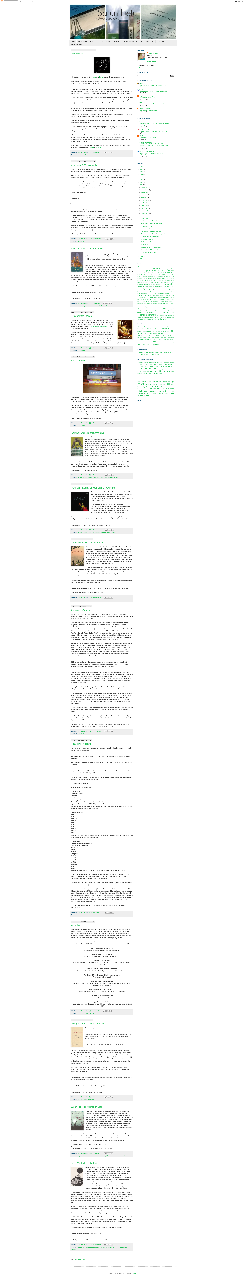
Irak (159, 331)
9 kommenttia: (97, 597)
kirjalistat (170, 384)
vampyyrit (157, 317)
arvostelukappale (142, 352)
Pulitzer (168, 371)
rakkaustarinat (148, 303)
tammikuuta (145, 216)
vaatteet (172, 315)
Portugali (169, 337)
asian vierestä (141, 381)
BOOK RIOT (143, 83)
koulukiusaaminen (149, 286)
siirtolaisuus (155, 307)
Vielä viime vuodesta (81, 743)
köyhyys (171, 288)
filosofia (139, 272)
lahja (148, 354)
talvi (158, 311)
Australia (171, 326)
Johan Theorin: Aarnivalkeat (147, 97)
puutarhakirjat (156, 301)
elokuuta (144, 197)
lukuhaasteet (81, 350)
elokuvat (172, 268)
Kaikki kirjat (116, 41)
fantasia (80, 306)
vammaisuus (149, 317)
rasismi (155, 303)
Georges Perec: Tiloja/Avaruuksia (87, 1023)
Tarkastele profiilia (142, 68)
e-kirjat (167, 269)
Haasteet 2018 (144, 41)
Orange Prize (146, 371)
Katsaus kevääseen (80, 610)
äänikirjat (113, 532)
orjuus (138, 299)
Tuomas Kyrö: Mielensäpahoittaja (87, 432)
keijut (150, 280)
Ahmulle (98, 147)
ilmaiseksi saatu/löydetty (156, 352)
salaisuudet (153, 305)
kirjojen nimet (145, 389)
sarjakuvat (160, 305)
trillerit (151, 312)
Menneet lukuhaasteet (130, 41)
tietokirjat (140, 312)
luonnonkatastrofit (141, 291)
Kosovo (160, 335)
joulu (166, 276)
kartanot (164, 278)
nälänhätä (165, 297)
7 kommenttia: (97, 731)
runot (172, 303)
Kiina (156, 335)
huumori (80, 477)
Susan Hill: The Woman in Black (87, 1107)
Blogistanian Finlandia (155, 362)
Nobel (139, 371)
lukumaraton (169, 389)
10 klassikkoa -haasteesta (99, 326)
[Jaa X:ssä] (108, 152)
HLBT (139, 267)
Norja (148, 337)
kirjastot (166, 387)
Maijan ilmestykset (145, 142)
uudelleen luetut (156, 393)
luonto (149, 291)
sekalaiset (164, 391)
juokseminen (171, 276)
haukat (158, 272)
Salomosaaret (160, 339)
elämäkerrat (140, 271)
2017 (141, 169)
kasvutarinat (170, 278)
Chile (159, 328)
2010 (141, 256)
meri (138, 295)
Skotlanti (139, 342)
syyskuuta (144, 195)
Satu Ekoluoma (154, 53)
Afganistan (140, 326)
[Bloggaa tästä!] (107, 152)
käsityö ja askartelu (164, 288)
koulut (164, 286)
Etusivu (73, 41)
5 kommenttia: (97, 1011)
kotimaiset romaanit (100, 532)
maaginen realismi (167, 291)
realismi (168, 303)
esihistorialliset (160, 270)
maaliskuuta (145, 210)
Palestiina (91, 600)
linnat (167, 290)
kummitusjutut (104, 1156)
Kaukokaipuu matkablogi (147, 151)
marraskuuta (145, 190)
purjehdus (139, 301)
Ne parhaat (76, 925)
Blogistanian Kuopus (169, 362)
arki (160, 266)
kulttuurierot (170, 286)
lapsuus (146, 290)
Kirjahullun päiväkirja (146, 96)
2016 (141, 171)
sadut (143, 305)
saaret (139, 305)
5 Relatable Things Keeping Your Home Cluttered (153, 131)
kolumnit (153, 284)
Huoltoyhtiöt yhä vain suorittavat (148, 137)
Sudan (148, 342)
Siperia (172, 339)
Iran (161, 331)
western (152, 319)
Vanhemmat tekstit (127, 1256)
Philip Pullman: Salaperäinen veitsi (88, 248)
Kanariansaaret (146, 335)
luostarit (156, 291)
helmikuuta (144, 213)
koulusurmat (158, 286)
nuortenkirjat (93, 306)
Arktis (167, 326)
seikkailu (171, 305)
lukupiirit (171, 290)
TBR (152, 41)
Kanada (139, 335)
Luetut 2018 (93, 41)
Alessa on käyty (79, 360)
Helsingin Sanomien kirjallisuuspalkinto (148, 366)
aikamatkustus (145, 266)
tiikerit (146, 312)
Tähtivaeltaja (146, 373)
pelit (159, 299)
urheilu (159, 315)
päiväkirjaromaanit (164, 301)
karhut (159, 278)
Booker (139, 364)
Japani (160, 333)
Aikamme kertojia (142, 362)
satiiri (165, 305)
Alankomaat (147, 326)
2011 (141, 185)
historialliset (104, 1247)
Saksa (154, 339)
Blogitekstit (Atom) (79, 1259)
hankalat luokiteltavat (94, 1247)
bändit (144, 268)
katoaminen (140, 280)
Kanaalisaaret (171, 333)
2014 (141, 177)
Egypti (163, 328)
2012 (141, 182)
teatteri (167, 310)
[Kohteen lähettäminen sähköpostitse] (105, 152)
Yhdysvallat (154, 344)
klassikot (147, 284)
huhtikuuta (144, 208)
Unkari (167, 342)
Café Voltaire (146, 364)
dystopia (85, 1247)
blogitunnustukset (83, 155)
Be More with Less (145, 129)
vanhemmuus (164, 317)
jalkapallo (156, 276)
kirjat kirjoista (161, 282)
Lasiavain (166, 369)
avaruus (172, 267)
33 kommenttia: (97, 238)
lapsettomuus (140, 290)
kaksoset (145, 278)
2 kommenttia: (97, 152)
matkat (167, 293)
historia (162, 272)
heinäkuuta (144, 200)
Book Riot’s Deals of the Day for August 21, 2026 (153, 85)
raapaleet (171, 301)
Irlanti (164, 331)
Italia (150, 333)
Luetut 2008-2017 (105, 41)
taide (150, 311)
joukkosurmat (161, 276)
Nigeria (144, 337)
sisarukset (154, 309)
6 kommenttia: (97, 348)
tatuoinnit (162, 310)
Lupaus (172, 369)
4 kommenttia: (97, 303)
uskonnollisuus (165, 315)
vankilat (139, 319)
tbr (147, 393)
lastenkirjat (152, 290)
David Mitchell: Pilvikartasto (84, 1163)
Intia (156, 331)
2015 (141, 174)
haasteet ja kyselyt (94, 155)
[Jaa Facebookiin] (110, 152)
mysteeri (162, 295)
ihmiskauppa (154, 274)
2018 (141, 166)
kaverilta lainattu (169, 352)
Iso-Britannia (91, 1156)
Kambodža (164, 333)
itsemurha (144, 276)
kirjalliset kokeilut (83, 1099)
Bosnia (147, 328)
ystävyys (157, 319)
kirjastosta (86, 306)
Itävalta (155, 333)
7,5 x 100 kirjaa (161, 41)
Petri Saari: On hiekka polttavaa (148, 110)
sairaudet (147, 305)
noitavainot (144, 297)
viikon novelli (169, 393)
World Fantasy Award (156, 373)
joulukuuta (144, 187)
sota (96, 600)
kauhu (97, 1156)
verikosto (144, 319)
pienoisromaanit (169, 299)
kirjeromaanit (170, 282)
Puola (172, 337)
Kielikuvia (142, 136)
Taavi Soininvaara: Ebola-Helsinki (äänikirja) (93, 487)
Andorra (158, 326)
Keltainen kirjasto (149, 368)
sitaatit (172, 391)
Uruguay (172, 342)
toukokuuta (144, 205)
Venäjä (139, 344)
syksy (146, 310)
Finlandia (171, 364)
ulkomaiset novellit (167, 312)
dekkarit (80, 532)
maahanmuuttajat (142, 293)
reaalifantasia (161, 303)
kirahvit (172, 280)
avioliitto (139, 269)
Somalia (144, 342)
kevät (168, 280)
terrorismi (172, 310)
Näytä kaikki (171, 114)
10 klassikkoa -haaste (81, 316)
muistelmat (144, 295)
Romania (145, 339)
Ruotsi (150, 339)
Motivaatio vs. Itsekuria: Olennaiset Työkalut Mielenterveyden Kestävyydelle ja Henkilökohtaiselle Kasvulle (154, 145)
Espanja (167, 328)
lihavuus (164, 290)
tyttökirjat (157, 312)
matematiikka (155, 293)
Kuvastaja (161, 369)
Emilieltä (101, 77)
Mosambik (139, 337)
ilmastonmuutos (167, 274)
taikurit (154, 310)
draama (80, 1247)
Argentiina (162, 326)
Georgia (144, 331)
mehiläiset (171, 293)
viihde (148, 319)
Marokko (172, 335)
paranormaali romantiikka (149, 299)
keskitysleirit (156, 280)
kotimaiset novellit (88, 477)
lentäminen (158, 290)
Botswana (152, 328)
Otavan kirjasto (157, 371)
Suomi (116, 477)
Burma (156, 328)
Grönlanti (148, 331)
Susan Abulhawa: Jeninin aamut (87, 542)
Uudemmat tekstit (76, 1256)
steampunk (171, 309)
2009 (141, 259)
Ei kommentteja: (98, 475)
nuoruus (160, 297)
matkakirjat (161, 293)
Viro (148, 344)
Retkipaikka (143, 122)
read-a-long (153, 391)
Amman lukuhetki (145, 108)
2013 (141, 179)
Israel (79, 600)
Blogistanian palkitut (77, 44)
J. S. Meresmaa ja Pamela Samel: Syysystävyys (153, 104)
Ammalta (93, 77)
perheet (162, 299)
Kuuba (168, 335)
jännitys (85, 532)
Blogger (135, 1273)
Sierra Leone (167, 339)
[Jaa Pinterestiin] (112, 152)
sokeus (160, 309)
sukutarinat (101, 600)
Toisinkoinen (143, 90)
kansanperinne (152, 278)
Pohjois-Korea (163, 337)
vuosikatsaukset (82, 915)
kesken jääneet (151, 384)
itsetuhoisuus (150, 276)
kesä (161, 280)
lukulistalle (81, 733)
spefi (98, 306)
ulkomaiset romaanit (106, 306)
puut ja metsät (147, 301)
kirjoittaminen (140, 284)
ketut (165, 280)
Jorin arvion (74, 576)
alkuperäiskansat (154, 266)
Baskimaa (139, 328)
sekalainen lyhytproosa (107, 477)
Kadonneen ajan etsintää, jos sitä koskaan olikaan (153, 91)
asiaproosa (165, 267)
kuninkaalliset (150, 288)
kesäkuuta (144, 203)
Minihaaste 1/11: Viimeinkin (84, 165)
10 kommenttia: (97, 912)
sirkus (148, 309)
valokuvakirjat (141, 317)
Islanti (168, 331)
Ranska (140, 339)
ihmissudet (161, 274)
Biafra (143, 328)
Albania (154, 326)
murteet (150, 295)
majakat (149, 293)
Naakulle (91, 147)
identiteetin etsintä (146, 274)
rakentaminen (140, 303)
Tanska (159, 342)
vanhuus (171, 317)
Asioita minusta (151, 61)
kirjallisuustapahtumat (143, 387)
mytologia (168, 295)
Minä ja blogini (82, 41)
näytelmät (171, 297)
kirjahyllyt (162, 384)
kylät (156, 288)
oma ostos (97, 477)
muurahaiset (156, 295)
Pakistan (152, 337)
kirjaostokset (81, 425)
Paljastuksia (77, 53)
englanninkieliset (82, 1156)
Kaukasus (152, 335)
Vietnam (144, 344)
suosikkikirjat (81, 1013)
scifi (116, 1247)
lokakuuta (144, 192)
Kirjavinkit (142, 102)
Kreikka (164, 335)
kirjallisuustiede (152, 282)
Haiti (153, 331)
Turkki (163, 342)
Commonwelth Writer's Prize (159, 364)
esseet (166, 270)
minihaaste (81, 241)
